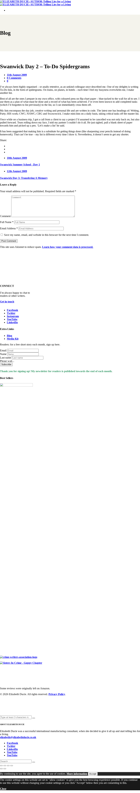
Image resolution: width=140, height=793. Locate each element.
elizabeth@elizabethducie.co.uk (18, 737)
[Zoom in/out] (1, 765)
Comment (5, 216)
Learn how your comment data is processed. (67, 246)
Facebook (12, 310)
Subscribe (6, 364)
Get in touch (7, 301)
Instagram (13, 316)
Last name (5, 357)
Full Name (6, 222)
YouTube (12, 319)
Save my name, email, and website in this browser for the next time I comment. (46, 234)
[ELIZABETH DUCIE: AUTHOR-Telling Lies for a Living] (35, 1)
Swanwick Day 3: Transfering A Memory (24, 178)
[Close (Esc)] (11, 765)
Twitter (11, 313)
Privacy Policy (56, 694)
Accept (92, 774)
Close (3, 788)
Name (3, 354)
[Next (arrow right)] (4, 768)
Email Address (9, 228)
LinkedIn (12, 322)
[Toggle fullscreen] (4, 765)
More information (77, 773)
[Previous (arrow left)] (1, 768)
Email (3, 350)
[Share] (8, 765)
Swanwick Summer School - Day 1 (20, 164)
